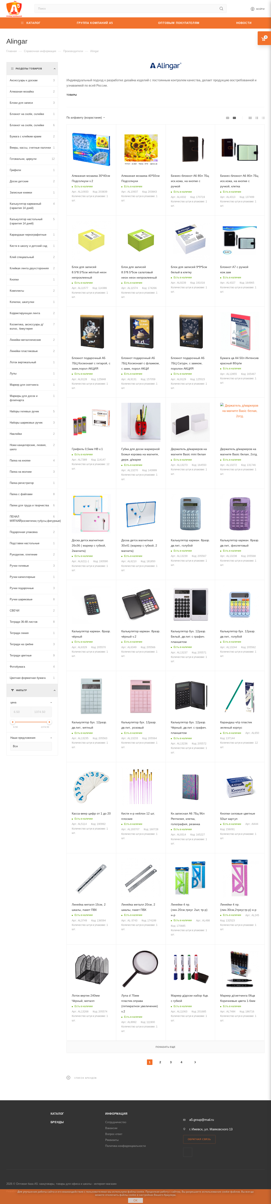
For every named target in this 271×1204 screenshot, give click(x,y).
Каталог (57, 1113)
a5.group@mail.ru (201, 1119)
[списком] (257, 117)
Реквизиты (112, 1140)
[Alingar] (165, 66)
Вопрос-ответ (113, 1134)
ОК (135, 1200)
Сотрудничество (115, 1122)
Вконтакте (187, 1152)
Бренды (57, 1122)
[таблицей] (263, 117)
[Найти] (221, 8)
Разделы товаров (29, 68)
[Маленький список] (228, 117)
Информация (116, 1113)
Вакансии (111, 1128)
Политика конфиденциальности (125, 1145)
